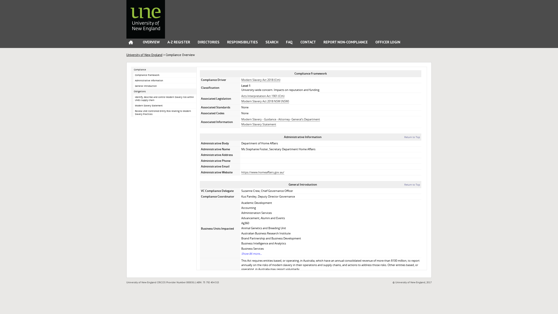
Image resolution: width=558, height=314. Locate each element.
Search (271, 41)
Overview (151, 41)
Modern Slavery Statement (149, 105)
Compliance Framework (147, 75)
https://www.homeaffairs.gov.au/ (262, 172)
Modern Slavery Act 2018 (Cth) (260, 80)
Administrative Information (149, 80)
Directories (208, 41)
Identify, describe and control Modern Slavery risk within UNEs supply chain (164, 99)
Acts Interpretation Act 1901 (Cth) (262, 96)
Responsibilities (242, 41)
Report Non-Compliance (345, 41)
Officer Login (387, 41)
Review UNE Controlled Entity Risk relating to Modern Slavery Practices (163, 112)
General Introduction (146, 85)
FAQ (289, 41)
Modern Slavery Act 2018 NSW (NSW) (265, 101)
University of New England (144, 55)
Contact (308, 41)
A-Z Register (178, 41)
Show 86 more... (251, 254)
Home (130, 43)
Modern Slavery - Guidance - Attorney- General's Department (280, 119)
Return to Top (412, 137)
